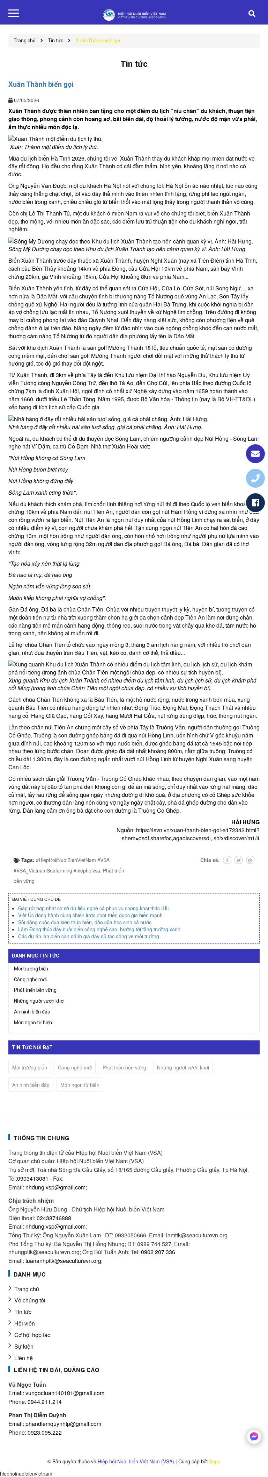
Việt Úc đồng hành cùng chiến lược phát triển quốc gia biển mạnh (90, 915)
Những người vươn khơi (39, 1001)
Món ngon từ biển (33, 1022)
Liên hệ (23, 1358)
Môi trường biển (31, 968)
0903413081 (33, 1178)
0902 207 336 (158, 1252)
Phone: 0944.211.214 (35, 1402)
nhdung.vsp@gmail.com (55, 1226)
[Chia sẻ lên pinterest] (250, 860)
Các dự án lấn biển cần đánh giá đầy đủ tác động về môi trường (88, 936)
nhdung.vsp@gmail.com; (56, 1187)
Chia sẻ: (210, 859)
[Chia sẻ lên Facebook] (227, 860)
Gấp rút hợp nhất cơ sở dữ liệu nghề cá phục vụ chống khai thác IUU (94, 908)
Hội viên (24, 1323)
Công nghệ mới (30, 979)
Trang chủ (26, 1289)
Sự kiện (24, 1346)
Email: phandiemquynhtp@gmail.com (54, 1424)
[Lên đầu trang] (250, 1454)
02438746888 (54, 1218)
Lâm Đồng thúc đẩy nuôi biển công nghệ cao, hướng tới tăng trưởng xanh (99, 929)
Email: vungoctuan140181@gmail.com (56, 1393)
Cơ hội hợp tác (32, 1335)
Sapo (215, 1461)
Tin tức (22, 1312)
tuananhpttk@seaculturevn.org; (64, 1261)
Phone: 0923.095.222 (35, 1432)
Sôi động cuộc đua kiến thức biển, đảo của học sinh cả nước (84, 922)
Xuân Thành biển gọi (41, 84)
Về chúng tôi (29, 1300)
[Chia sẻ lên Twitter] (238, 860)
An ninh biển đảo (32, 1012)
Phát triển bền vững (35, 990)
